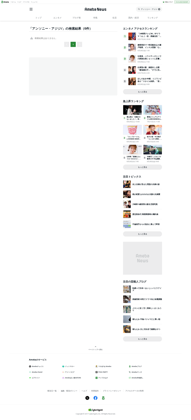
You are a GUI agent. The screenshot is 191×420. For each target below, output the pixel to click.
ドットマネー (69, 366)
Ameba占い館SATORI (73, 378)
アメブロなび (103, 378)
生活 (114, 17)
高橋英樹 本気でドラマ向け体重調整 (147, 299)
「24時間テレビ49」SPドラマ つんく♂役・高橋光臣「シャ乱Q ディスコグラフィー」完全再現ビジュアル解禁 (149, 37)
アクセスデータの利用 (134, 391)
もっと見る (142, 91)
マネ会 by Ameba (104, 366)
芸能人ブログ (169, 2)
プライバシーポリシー (112, 391)
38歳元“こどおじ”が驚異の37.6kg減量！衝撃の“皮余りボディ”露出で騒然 (154, 159)
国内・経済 (133, 17)
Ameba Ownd (37, 372)
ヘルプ (84, 391)
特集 (95, 17)
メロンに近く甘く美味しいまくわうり (147, 309)
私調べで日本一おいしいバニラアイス (147, 289)
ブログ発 (76, 17)
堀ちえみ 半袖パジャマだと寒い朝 (146, 319)
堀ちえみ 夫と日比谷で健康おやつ (146, 329)
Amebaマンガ (137, 372)
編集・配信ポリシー (69, 391)
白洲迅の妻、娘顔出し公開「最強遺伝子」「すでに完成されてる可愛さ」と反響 (149, 70)
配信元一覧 (52, 391)
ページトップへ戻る (95, 349)
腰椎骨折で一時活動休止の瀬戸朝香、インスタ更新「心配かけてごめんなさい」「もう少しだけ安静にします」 (149, 49)
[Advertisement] (52, 76)
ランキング (152, 17)
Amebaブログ (137, 366)
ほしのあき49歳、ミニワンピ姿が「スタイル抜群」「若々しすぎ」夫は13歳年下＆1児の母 (150, 82)
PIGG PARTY (103, 372)
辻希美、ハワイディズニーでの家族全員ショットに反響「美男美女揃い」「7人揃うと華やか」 (149, 60)
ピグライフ (36, 378)
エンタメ (57, 17)
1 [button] (73, 44)
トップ (38, 17)
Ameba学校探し (137, 378)
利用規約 (95, 391)
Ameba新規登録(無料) (182, 2)
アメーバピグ (69, 372)
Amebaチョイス (38, 366)
